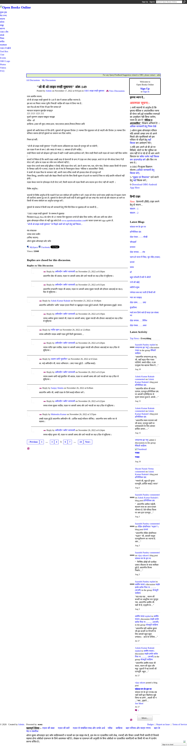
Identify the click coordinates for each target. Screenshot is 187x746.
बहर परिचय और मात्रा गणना (138, 728)
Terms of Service (179, 724)
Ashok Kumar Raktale (60, 301)
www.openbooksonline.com (73, 220)
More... (145, 718)
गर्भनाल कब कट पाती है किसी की (142, 292)
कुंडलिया (133, 307)
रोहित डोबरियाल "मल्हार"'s (148, 526)
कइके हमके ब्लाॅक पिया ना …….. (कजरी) (147, 587)
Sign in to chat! (167, 744)
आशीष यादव (139, 616)
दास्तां (132, 262)
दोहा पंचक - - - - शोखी (138, 237)
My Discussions (49, 80)
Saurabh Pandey (142, 345)
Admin (49, 91)
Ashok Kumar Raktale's (148, 497)
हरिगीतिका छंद (135, 232)
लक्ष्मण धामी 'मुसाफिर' (59, 359)
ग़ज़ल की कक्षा (48, 728)
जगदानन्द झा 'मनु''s (142, 347)
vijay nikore (140, 682)
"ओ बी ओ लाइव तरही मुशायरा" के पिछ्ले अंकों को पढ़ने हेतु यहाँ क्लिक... (54, 224)
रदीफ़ (110, 728)
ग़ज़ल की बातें (63, 728)
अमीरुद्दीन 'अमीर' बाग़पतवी (65, 271)
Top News (134, 338)
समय (132, 267)
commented (140, 379)
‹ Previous (33, 442)
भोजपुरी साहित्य (152, 625)
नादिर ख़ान (55, 330)
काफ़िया (119, 728)
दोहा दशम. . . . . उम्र (138, 302)
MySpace (34, 247)
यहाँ (134, 180)
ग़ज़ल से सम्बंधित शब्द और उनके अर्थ (89, 728)
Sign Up (145, 2)
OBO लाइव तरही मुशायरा (94, 91)
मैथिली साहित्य (140, 446)
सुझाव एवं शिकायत (141, 177)
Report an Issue (163, 724)
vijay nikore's (143, 555)
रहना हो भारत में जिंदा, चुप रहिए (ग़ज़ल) (145, 257)
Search (184, 2)
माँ (131, 272)
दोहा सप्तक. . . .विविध (138, 320)
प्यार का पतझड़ (136, 297)
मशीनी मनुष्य (134, 287)
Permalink (44, 272)
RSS (28, 448)
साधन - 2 (134, 212)
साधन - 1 (134, 208)
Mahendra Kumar (58, 414)
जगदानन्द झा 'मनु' (142, 440)
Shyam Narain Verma (144, 469)
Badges (150, 724)
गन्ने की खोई (134, 282)
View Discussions (117, 91)
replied (153, 345)
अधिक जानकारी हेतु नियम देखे (143, 126)
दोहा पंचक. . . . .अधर (138, 325)
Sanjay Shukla (57, 388)
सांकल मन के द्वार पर (138, 227)
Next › (88, 442)
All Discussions (33, 80)
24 (81, 442)
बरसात (132, 247)
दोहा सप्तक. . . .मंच (137, 252)
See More (139, 703)
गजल (137, 350)
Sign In (152, 2)
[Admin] (30, 92)
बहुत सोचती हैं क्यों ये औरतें (140, 277)
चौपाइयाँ (133, 242)
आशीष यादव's (140, 584)
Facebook (45, 247)
